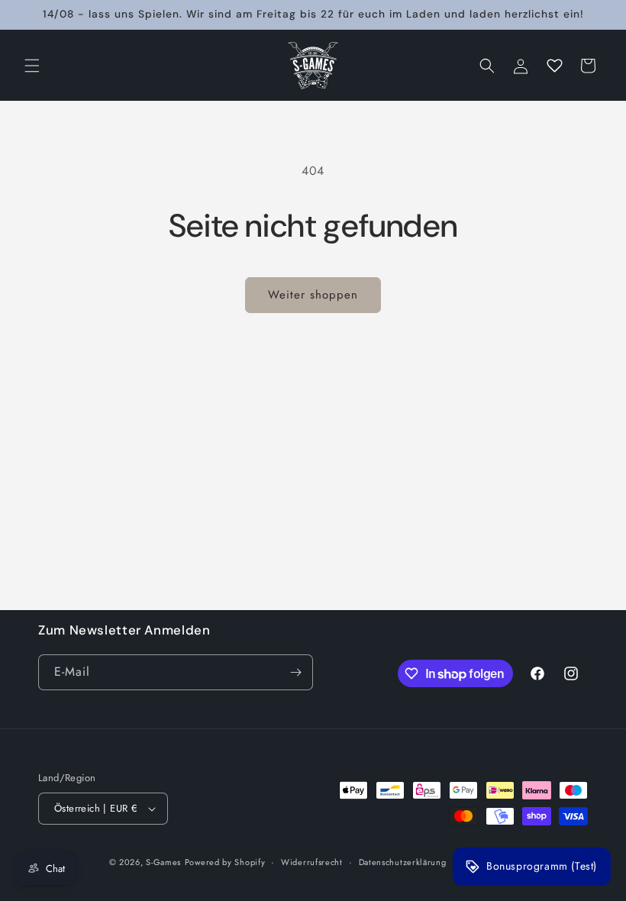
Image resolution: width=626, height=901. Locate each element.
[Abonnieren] (295, 672)
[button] (32, 65)
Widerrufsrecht (312, 862)
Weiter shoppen (313, 294)
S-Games (163, 862)
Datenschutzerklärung (403, 862)
